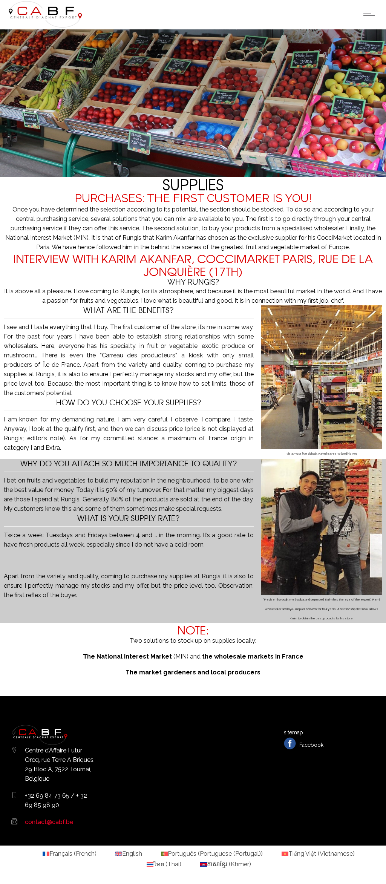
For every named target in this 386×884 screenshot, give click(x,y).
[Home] (45, 26)
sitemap (293, 732)
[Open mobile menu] (370, 13)
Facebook (310, 745)
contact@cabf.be (49, 822)
